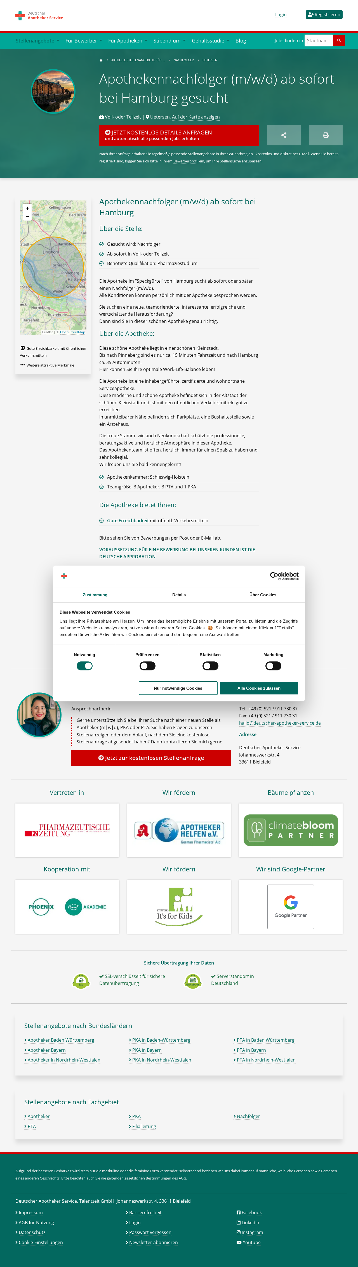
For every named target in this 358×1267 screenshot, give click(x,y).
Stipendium (167, 40)
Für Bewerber (81, 40)
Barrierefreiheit (145, 1212)
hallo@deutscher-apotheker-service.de (280, 723)
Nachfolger (184, 60)
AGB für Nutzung (36, 1222)
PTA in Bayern (251, 1050)
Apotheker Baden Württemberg (60, 1040)
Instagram (252, 1232)
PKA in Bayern (146, 1050)
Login (281, 14)
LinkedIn (250, 1222)
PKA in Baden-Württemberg (160, 1040)
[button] (27, 208)
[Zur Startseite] (101, 60)
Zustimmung (95, 594)
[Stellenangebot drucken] (326, 135)
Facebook (252, 1212)
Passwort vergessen (150, 1232)
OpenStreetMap (72, 332)
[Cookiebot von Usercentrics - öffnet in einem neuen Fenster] (274, 576)
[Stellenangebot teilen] (284, 135)
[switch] (148, 665)
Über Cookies (262, 594)
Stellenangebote (35, 40)
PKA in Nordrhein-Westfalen (161, 1060)
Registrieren (327, 14)
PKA (136, 1116)
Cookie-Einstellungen (41, 1242)
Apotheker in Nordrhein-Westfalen (63, 1060)
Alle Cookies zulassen (259, 688)
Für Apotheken (125, 40)
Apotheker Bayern (46, 1050)
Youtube (252, 1242)
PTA (31, 1126)
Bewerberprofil (185, 161)
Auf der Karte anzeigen (196, 117)
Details (179, 594)
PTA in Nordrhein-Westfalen (266, 1060)
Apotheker (38, 1116)
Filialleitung (143, 1126)
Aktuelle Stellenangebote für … (138, 60)
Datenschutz (32, 1232)
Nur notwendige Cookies (178, 688)
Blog (240, 40)
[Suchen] (339, 40)
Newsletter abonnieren (153, 1242)
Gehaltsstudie (208, 40)
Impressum (31, 1212)
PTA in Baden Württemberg (265, 1040)
